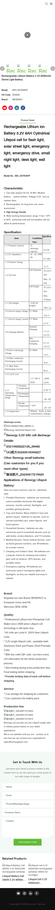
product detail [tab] (27, 120)
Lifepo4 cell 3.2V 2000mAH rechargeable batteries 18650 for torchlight (39, 881)
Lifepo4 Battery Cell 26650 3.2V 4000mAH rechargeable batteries (14, 878)
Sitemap (41, 904)
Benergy (31, 904)
